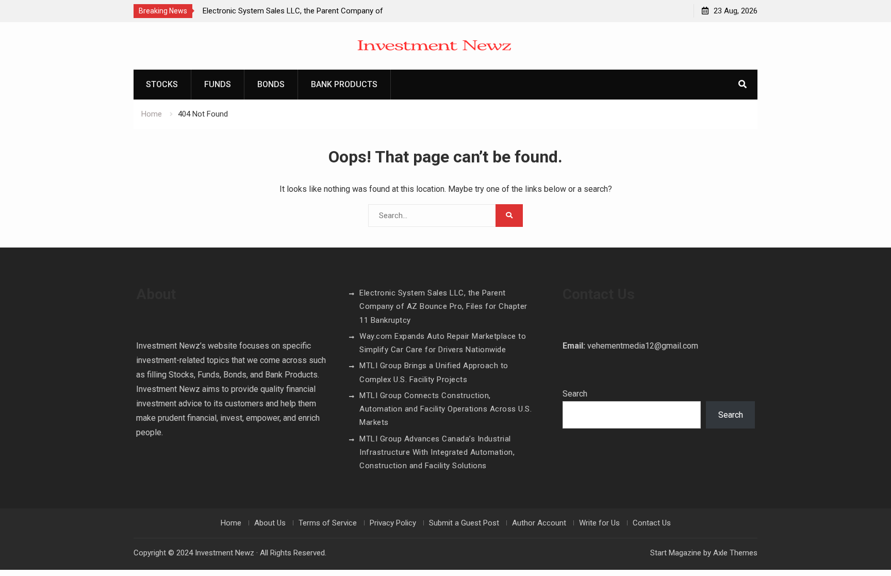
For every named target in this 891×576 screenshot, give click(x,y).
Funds (217, 84)
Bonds (271, 84)
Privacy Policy (393, 522)
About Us (270, 522)
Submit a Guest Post (464, 522)
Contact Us (652, 522)
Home (231, 522)
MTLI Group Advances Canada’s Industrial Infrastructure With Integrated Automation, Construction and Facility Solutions (437, 452)
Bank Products (344, 84)
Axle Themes (735, 552)
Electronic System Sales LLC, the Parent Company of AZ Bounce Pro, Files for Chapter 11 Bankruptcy (443, 306)
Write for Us (599, 522)
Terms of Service (328, 522)
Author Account (539, 522)
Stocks (162, 84)
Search (575, 394)
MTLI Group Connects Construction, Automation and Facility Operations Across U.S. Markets (445, 409)
